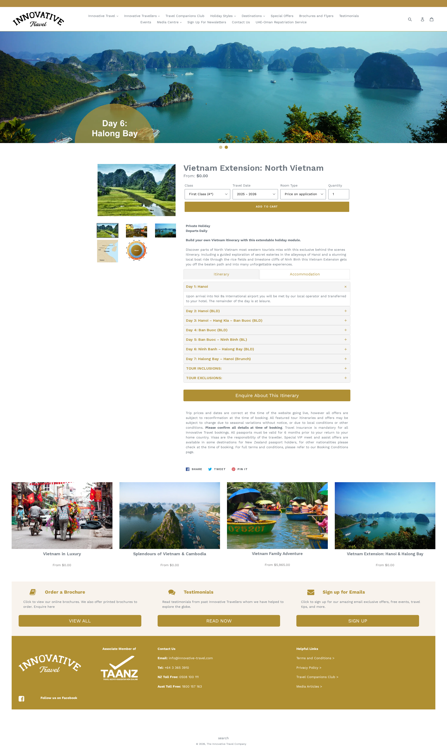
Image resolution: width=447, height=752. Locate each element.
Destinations (252, 16)
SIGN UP (357, 621)
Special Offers (282, 16)
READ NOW (219, 621)
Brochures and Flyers (316, 16)
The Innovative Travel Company (226, 743)
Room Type (289, 185)
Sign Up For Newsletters (206, 22)
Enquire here (44, 606)
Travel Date (242, 185)
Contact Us (241, 22)
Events (145, 22)
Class (189, 185)
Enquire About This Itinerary (267, 395)
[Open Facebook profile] (21, 698)
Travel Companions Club (185, 16)
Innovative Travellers (141, 16)
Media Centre (168, 22)
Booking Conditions (332, 447)
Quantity (335, 185)
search (223, 738)
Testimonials (349, 16)
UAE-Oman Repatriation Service (281, 22)
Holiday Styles (222, 16)
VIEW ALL (80, 621)
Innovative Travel (102, 16)
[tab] (221, 274)
